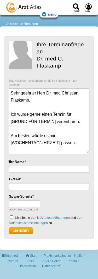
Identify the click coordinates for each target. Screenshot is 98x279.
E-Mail (14, 179)
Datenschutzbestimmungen (28, 223)
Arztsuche (13, 24)
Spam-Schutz (20, 196)
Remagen (31, 24)
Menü (52, 14)
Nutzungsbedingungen (53, 218)
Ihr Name (17, 162)
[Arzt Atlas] (30, 8)
